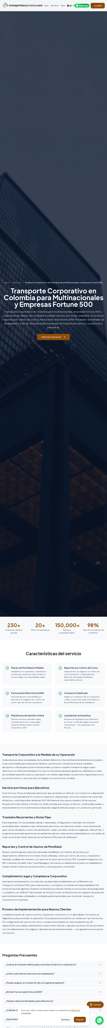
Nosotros (55, 5)
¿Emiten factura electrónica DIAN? (24, 991)
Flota (63, 5)
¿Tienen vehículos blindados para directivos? (29, 1001)
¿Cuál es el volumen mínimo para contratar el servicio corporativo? (41, 964)
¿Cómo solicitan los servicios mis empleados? (30, 973)
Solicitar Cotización (51, 337)
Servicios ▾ (94, 5)
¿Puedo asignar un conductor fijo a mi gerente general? (35, 982)
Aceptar (80, 1019)
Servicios (17, 282)
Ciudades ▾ (84, 5)
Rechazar (65, 1019)
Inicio (46, 5)
